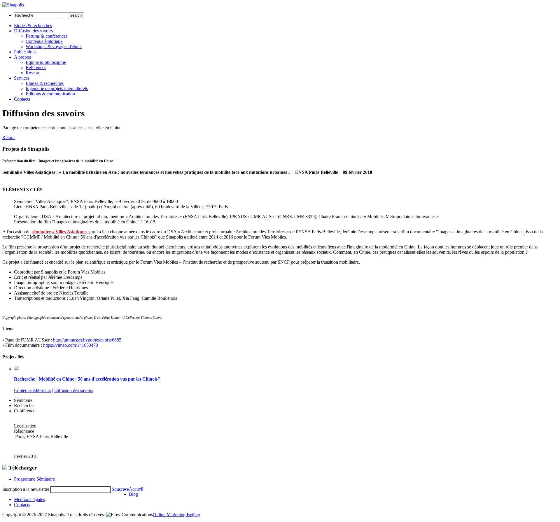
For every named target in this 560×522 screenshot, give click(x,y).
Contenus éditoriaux (32, 390)
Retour (8, 137)
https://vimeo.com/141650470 (70, 345)
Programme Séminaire (34, 479)
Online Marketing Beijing (176, 514)
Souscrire (120, 488)
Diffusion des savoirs (73, 390)
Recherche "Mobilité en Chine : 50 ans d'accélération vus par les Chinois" (87, 378)
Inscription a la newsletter (25, 488)
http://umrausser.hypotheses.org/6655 (87, 339)
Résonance (24, 431)
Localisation (25, 425)
